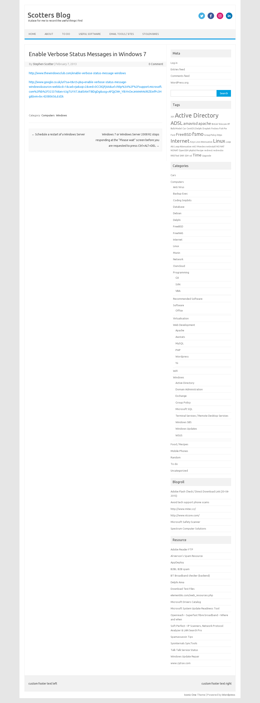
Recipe (200, 150)
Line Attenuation (204, 142)
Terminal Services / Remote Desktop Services (202, 415)
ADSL (177, 123)
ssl (190, 155)
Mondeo (201, 146)
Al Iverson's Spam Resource (187, 555)
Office (179, 310)
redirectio (218, 150)
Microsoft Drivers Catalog (186, 601)
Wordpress (182, 356)
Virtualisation (181, 318)
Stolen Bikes (150, 34)
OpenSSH (183, 150)
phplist (192, 150)
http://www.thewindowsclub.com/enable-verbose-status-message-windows (77, 73)
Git (177, 277)
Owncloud (179, 265)
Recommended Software (188, 298)
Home (32, 34)
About (49, 34)
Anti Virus (178, 187)
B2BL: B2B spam (180, 569)
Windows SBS (184, 422)
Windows (61, 115)
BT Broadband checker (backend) (190, 575)
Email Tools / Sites (121, 34)
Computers (48, 115)
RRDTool (175, 155)
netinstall (211, 146)
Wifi (175, 370)
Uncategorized (179, 470)
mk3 (194, 146)
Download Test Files (183, 588)
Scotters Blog (49, 15)
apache (204, 123)
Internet (180, 141)
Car (184, 128)
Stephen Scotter (43, 64)
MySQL (180, 343)
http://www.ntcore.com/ (185, 515)
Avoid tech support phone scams (190, 502)
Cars (173, 175)
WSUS (179, 435)
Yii (177, 363)
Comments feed (180, 75)
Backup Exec (180, 193)
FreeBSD (184, 134)
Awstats (180, 336)
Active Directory (197, 115)
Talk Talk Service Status (184, 649)
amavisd (190, 123)
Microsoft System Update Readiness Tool (195, 608)
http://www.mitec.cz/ (183, 508)
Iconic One (190, 694)
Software (178, 305)
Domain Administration (189, 389)
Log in (174, 62)
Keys (192, 142)
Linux (219, 141)
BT (229, 124)
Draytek (207, 128)
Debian (177, 213)
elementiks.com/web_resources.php (192, 595)
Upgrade (206, 155)
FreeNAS (178, 233)
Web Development (184, 324)
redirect (208, 150)
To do (66, 34)
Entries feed (178, 69)
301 (172, 117)
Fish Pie (223, 128)
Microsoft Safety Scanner (185, 521)
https (219, 135)
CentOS (191, 128)
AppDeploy (177, 562)
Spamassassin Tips (182, 636)
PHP (178, 350)
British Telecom (219, 124)
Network (178, 259)
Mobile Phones (179, 450)
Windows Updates (186, 428)
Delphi (198, 128)
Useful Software (90, 34)
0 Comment (156, 64)
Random (176, 457)
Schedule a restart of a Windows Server (58, 134)
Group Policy (210, 135)
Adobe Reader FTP (182, 549)
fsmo (198, 134)
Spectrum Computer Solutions (188, 528)
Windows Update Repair (185, 656)
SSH (187, 155)
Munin (176, 252)
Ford (173, 135)
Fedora (215, 128)
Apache (180, 330)
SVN (178, 284)
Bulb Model (176, 128)
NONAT (174, 150)
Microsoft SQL (184, 409)
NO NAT (220, 146)
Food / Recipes (179, 444)
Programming (181, 272)
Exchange (181, 395)
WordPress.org (179, 82)
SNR (182, 155)
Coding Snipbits (182, 200)
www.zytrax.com (181, 663)
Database (178, 206)
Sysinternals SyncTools (184, 643)
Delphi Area (177, 582)
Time (197, 155)
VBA (178, 290)
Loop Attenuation (183, 146)
